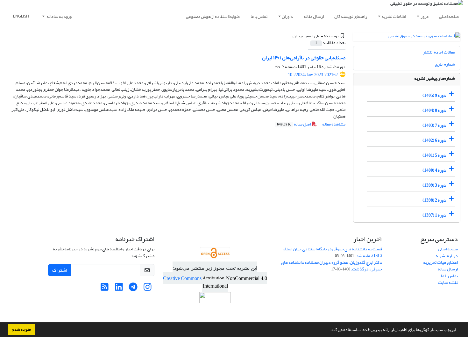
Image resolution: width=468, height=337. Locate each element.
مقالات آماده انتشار (439, 52)
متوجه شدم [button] (21, 329)
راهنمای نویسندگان (350, 16)
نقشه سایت (448, 282)
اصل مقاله (294, 124)
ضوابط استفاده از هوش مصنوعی (213, 16)
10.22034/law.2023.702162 (313, 74)
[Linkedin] (119, 288)
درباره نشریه (447, 255)
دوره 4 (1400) (434, 170)
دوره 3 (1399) (434, 185)
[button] (328, 330)
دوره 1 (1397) (434, 215)
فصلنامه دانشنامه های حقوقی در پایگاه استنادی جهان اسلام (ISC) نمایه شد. (332, 252)
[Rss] (104, 288)
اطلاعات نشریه (393, 16)
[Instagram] (147, 288)
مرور (425, 16)
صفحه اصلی (449, 16)
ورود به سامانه (59, 16)
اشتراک (59, 270)
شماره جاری (445, 64)
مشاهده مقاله (333, 124)
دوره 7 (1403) (434, 125)
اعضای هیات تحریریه (440, 262)
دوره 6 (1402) (434, 140)
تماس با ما (259, 16)
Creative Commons (182, 278)
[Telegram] (133, 288)
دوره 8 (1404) (434, 110)
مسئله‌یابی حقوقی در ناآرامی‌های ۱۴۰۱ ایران (303, 57)
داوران (287, 16)
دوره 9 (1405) (434, 95)
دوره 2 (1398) (434, 200)
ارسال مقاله (314, 16)
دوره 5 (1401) (434, 155)
